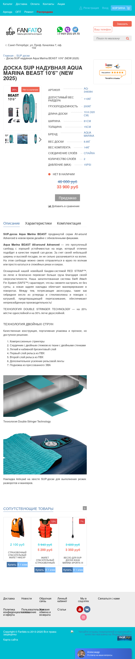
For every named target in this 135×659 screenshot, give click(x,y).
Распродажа (45, 12)
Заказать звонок (122, 24)
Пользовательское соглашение (27, 610)
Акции (61, 4)
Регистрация (91, 8)
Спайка (89, 153)
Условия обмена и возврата (45, 612)
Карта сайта (10, 639)
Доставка (21, 4)
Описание (11, 223)
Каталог (8, 4)
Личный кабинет (62, 599)
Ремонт (28, 12)
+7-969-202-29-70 (68, 34)
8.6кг (87, 141)
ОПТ (18, 12)
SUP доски (23, 55)
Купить (12, 564)
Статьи (61, 609)
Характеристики (38, 223)
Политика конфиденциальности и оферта (9, 612)
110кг (87, 99)
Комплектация (69, 223)
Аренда (7, 12)
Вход (105, 8)
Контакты (48, 4)
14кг (87, 147)
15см (87, 127)
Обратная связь (45, 599)
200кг (87, 106)
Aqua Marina (89, 134)
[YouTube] (80, 610)
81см (87, 121)
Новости (26, 598)
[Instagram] (83, 618)
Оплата (35, 4)
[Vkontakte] (87, 610)
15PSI (87, 164)
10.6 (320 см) (89, 113)
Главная (8, 55)
